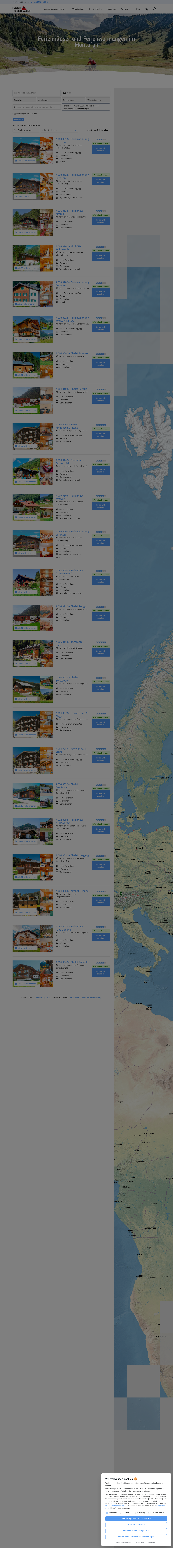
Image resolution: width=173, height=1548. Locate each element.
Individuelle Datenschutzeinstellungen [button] (136, 1536)
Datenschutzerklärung (114, 1506)
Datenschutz (139, 1542)
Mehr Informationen (123, 1542)
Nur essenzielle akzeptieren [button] (136, 1530)
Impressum (152, 1542)
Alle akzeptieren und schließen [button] (136, 1518)
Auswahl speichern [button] (136, 1524)
